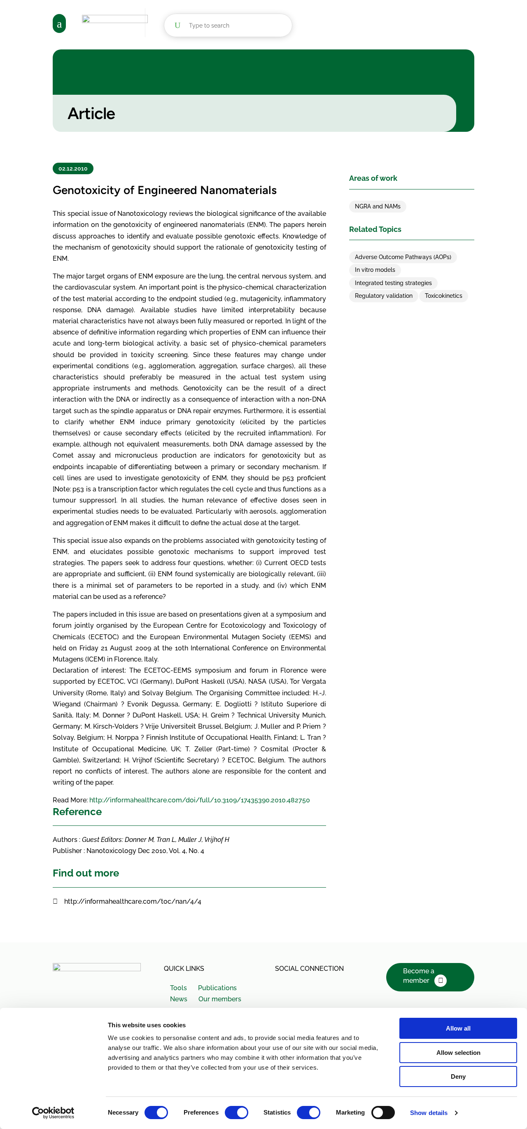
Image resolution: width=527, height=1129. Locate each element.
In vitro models (375, 269)
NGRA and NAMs (378, 206)
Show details (429, 1112)
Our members (219, 999)
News (178, 999)
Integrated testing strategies (393, 283)
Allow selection (458, 1052)
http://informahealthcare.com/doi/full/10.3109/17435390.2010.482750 (199, 800)
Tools (178, 988)
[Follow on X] (282, 986)
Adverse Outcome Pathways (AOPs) (403, 257)
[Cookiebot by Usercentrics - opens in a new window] (53, 1113)
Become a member (418, 975)
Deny (458, 1076)
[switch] (236, 1112)
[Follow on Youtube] (318, 986)
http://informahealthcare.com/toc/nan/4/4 (132, 901)
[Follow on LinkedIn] (300, 986)
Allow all (458, 1028)
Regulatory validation (384, 295)
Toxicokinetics (443, 295)
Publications (217, 988)
